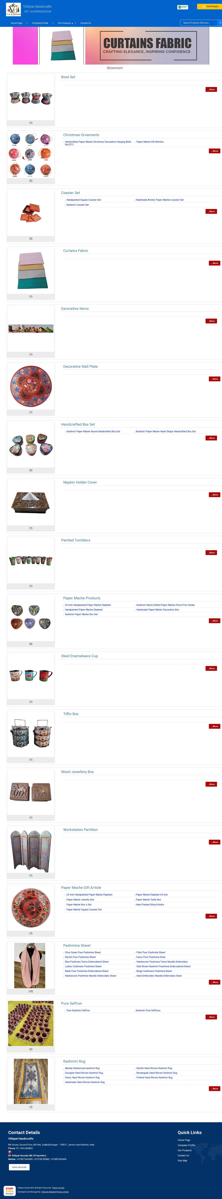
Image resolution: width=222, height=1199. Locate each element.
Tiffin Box (71, 714)
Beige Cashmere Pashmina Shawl (154, 971)
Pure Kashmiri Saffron (78, 1010)
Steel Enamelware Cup (79, 656)
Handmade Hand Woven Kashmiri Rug (85, 1082)
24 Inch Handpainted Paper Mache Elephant (88, 605)
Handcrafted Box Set (78, 424)
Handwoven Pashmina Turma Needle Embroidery (162, 961)
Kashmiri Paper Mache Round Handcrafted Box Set (93, 431)
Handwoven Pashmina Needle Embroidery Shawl (90, 975)
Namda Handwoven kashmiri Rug (82, 1068)
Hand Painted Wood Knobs (150, 904)
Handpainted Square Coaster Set (83, 199)
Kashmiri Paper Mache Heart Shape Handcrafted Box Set (166, 431)
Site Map (182, 1160)
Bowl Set (68, 77)
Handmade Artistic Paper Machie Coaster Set (160, 199)
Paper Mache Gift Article (81, 888)
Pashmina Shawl (76, 945)
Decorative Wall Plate (80, 366)
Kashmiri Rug (74, 1061)
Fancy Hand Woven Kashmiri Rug (82, 1077)
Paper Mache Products (81, 598)
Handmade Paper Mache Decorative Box (157, 609)
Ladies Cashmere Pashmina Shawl (83, 966)
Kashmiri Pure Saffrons (148, 1010)
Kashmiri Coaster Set (77, 204)
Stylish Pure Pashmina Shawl (80, 957)
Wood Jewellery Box (77, 772)
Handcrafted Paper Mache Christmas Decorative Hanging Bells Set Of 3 (98, 143)
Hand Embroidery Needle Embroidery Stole (159, 975)
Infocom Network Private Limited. (55, 1192)
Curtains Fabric (75, 251)
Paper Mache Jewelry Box (80, 899)
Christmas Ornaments (81, 135)
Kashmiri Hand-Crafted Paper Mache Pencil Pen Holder (165, 605)
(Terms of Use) (58, 1188)
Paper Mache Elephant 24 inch (152, 894)
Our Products (64, 23)
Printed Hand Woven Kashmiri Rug (154, 1077)
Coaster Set (70, 193)
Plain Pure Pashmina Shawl (150, 952)
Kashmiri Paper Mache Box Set (81, 614)
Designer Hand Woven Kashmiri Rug (84, 1072)
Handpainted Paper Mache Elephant (84, 609)
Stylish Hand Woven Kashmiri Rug (154, 1068)
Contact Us (85, 23)
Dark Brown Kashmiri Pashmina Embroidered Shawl (163, 966)
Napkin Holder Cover (80, 482)
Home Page (16, 23)
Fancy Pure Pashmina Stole (150, 957)
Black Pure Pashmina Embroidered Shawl (86, 971)
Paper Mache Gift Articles (150, 141)
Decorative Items (75, 309)
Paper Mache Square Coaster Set (84, 909)
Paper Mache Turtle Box (148, 899)
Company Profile (40, 23)
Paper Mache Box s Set (78, 904)
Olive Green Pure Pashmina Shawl (83, 952)
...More (211, 89)
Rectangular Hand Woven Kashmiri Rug (156, 1072)
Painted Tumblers (75, 540)
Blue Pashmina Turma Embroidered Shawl (87, 961)
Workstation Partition (80, 830)
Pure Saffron (71, 1003)
